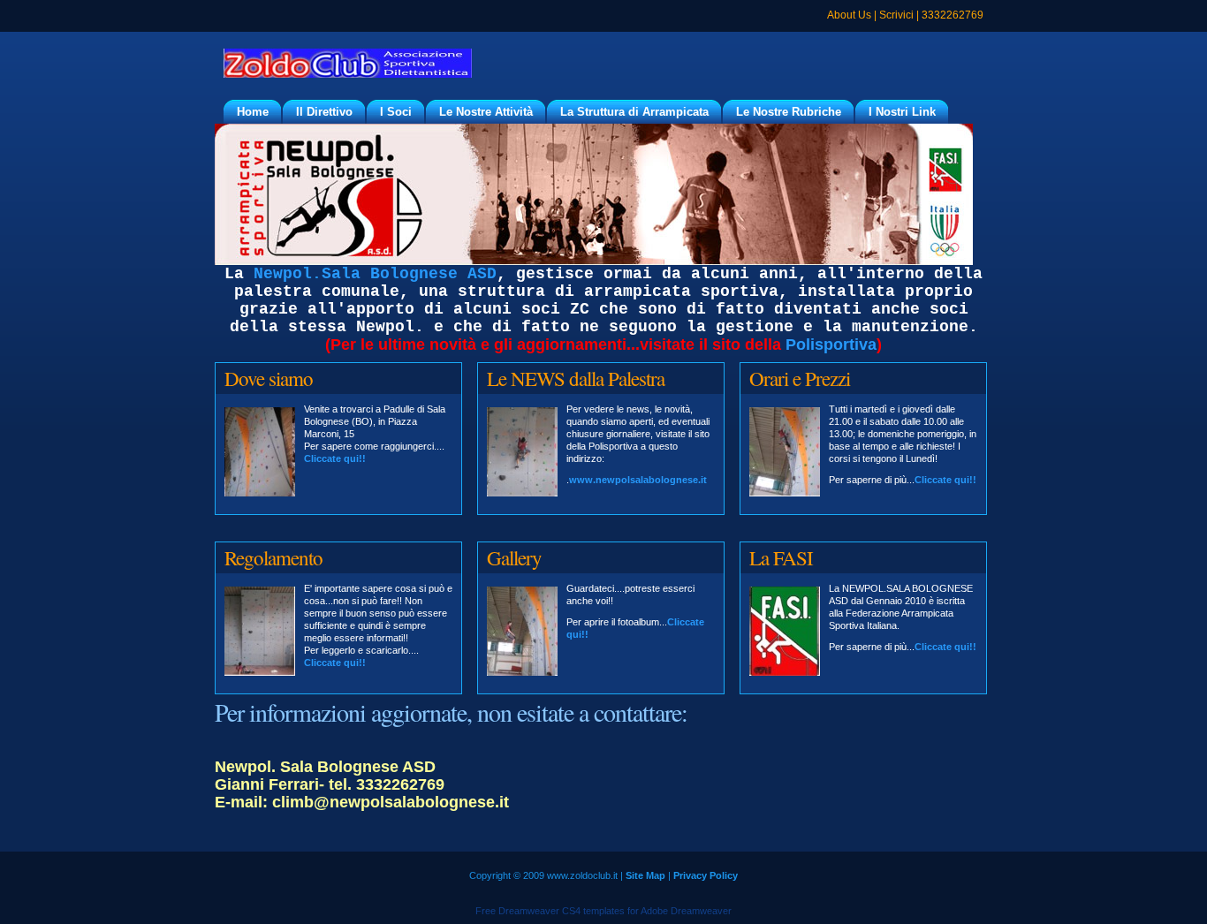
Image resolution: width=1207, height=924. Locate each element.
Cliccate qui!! (335, 458)
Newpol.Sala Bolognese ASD (375, 274)
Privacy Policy (705, 875)
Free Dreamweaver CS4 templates (550, 910)
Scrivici (896, 15)
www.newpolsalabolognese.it (638, 479)
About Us (849, 15)
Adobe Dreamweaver (686, 910)
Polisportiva (831, 344)
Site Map (645, 875)
